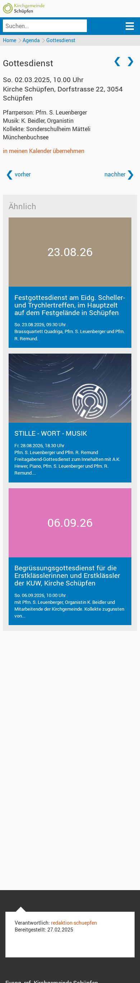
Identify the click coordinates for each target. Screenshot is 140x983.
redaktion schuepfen (74, 922)
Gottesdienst (60, 40)
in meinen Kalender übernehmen (43, 151)
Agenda (31, 40)
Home (9, 40)
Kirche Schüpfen (63, 93)
